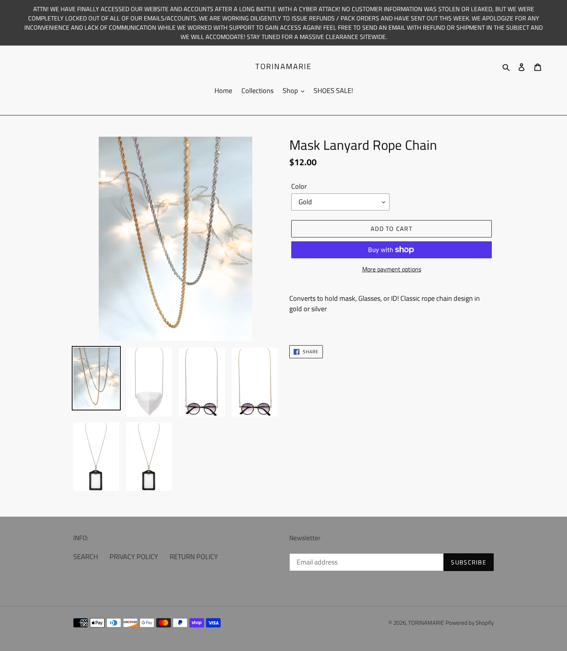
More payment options (391, 269)
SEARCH (85, 556)
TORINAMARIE (283, 66)
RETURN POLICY (194, 556)
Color (299, 186)
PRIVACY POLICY (134, 556)
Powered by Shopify (470, 622)
